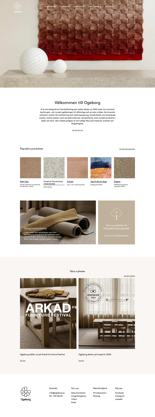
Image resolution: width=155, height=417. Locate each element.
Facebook (119, 393)
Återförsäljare (100, 388)
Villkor (74, 399)
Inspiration (50, 6)
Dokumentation (78, 393)
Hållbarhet (79, 6)
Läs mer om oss (77, 130)
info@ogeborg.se (57, 393)
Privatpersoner (99, 393)
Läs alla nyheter (129, 276)
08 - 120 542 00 (56, 396)
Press (73, 402)
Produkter (64, 6)
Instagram (120, 396)
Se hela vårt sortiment (127, 149)
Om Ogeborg (94, 6)
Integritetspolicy (78, 396)
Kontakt (109, 6)
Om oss (75, 388)
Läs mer (22, 360)
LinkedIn (119, 399)
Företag (96, 396)
